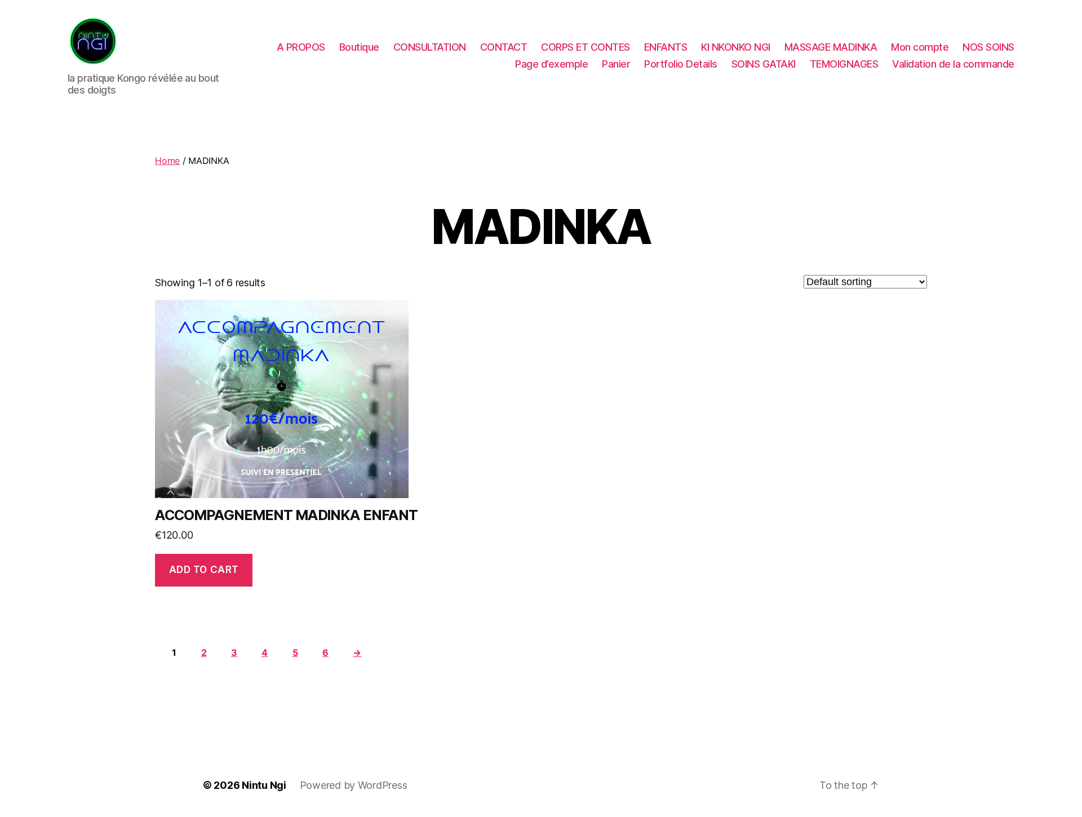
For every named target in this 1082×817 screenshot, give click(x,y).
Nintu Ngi (264, 785)
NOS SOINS (988, 47)
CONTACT (503, 47)
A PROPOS (301, 47)
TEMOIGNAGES (844, 64)
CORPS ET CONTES (585, 47)
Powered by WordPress (353, 785)
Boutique (359, 47)
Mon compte (919, 47)
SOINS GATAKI (763, 64)
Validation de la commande (953, 64)
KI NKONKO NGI (735, 47)
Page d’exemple (551, 64)
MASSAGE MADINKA (830, 47)
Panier (616, 64)
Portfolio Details (680, 64)
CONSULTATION (429, 47)
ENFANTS (666, 47)
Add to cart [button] (204, 569)
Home (167, 160)
